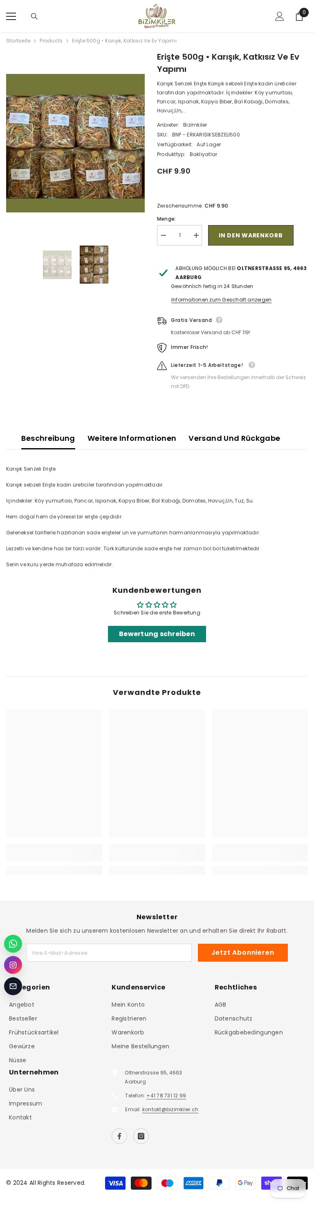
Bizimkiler (195, 124)
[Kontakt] (13, 986)
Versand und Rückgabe (234, 438)
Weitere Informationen (132, 438)
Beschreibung (48, 438)
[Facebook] (119, 1136)
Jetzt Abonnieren (242, 952)
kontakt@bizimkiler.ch (170, 1109)
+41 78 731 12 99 (166, 1095)
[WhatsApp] (13, 944)
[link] (54, 853)
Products (51, 40)
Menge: (166, 218)
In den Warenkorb (251, 235)
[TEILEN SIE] (301, 236)
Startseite (18, 40)
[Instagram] (141, 1136)
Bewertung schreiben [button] (157, 634)
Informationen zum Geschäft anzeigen (221, 299)
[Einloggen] (279, 16)
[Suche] (34, 16)
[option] (75, 143)
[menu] (11, 16)
